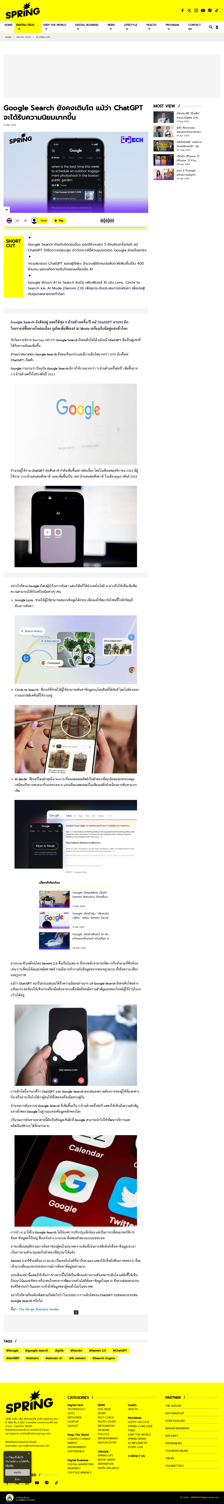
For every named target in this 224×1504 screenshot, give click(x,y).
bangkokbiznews (177, 1428)
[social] (182, 10)
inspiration (105, 1464)
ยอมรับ (17, 1472)
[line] (25, 210)
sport (102, 1413)
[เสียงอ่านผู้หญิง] (40, 221)
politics (104, 1434)
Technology (43, 37)
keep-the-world (139, 1435)
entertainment (108, 1438)
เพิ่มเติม (9, 1465)
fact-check (106, 1417)
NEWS (101, 1405)
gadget (73, 1426)
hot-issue (104, 1409)
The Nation (173, 1406)
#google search (36, 1351)
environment (77, 1447)
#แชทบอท (32, 1358)
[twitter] (19, 210)
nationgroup (174, 1413)
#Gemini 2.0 (97, 1351)
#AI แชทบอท (77, 1358)
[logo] (22, 10)
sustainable (76, 1451)
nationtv (172, 1436)
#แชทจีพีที (12, 1358)
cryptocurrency (80, 1473)
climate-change (79, 1439)
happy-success (138, 1422)
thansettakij (174, 1466)
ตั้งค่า (17, 1479)
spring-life (105, 1455)
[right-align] (210, 27)
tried (131, 1430)
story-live (135, 1447)
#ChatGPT (120, 1351)
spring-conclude (140, 1426)
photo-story (107, 1422)
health (133, 1409)
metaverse (75, 1417)
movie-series (106, 1460)
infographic (106, 1426)
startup (73, 1422)
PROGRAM (134, 1418)
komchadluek (175, 1421)
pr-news (103, 1430)
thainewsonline (176, 1451)
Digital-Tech (23, 37)
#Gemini (76, 1351)
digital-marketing (81, 1464)
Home (8, 37)
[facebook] (13, 210)
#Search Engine (104, 1358)
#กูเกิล (59, 1351)
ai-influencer (137, 1443)
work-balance (108, 1468)
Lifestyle (103, 1451)
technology (76, 1409)
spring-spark (137, 1439)
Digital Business (78, 1460)
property (74, 1468)
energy (73, 1443)
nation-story (107, 1443)
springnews (173, 1443)
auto (71, 1413)
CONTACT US (136, 1456)
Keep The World (78, 1435)
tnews (169, 1458)
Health (132, 1405)
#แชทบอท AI (54, 1358)
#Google (12, 1351)
